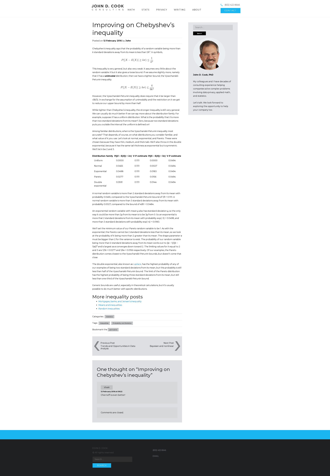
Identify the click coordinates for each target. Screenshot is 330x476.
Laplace (137, 264)
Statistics (109, 317)
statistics (202, 96)
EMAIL (156, 456)
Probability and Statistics (122, 323)
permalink (113, 330)
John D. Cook (100, 448)
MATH (131, 10)
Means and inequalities (110, 305)
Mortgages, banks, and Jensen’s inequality (120, 301)
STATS (146, 10)
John (128, 40)
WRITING (180, 10)
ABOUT (196, 10)
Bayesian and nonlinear (162, 346)
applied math (223, 92)
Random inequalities (109, 308)
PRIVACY (161, 10)
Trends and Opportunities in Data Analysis (118, 347)
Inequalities (104, 323)
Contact (230, 10)
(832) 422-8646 (232, 5)
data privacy (209, 92)
